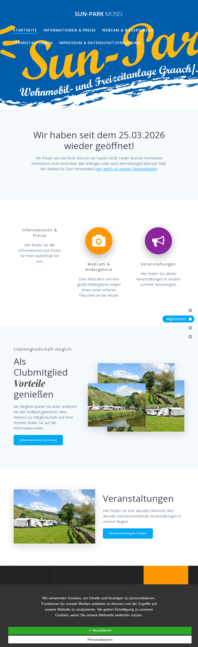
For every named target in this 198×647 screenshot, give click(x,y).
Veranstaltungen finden (128, 533)
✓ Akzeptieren (100, 630)
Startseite (25, 30)
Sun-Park (99, 14)
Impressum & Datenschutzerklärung (100, 42)
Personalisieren (100, 639)
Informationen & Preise (69, 30)
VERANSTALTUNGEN (33, 42)
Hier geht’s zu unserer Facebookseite (126, 168)
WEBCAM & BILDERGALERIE (128, 30)
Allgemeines (176, 318)
